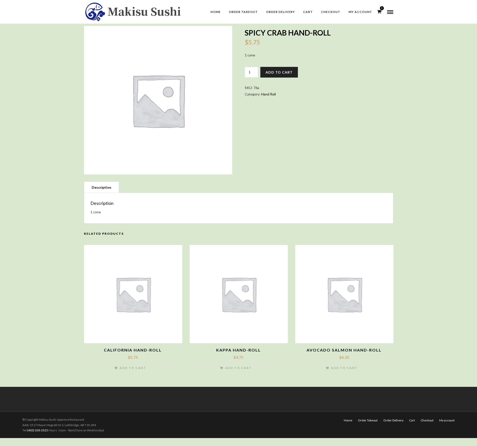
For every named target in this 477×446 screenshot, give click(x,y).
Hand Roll (268, 94)
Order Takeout (243, 12)
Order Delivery (280, 12)
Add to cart (279, 72)
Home (215, 12)
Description (101, 187)
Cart (308, 12)
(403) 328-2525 (37, 430)
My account (360, 12)
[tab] (101, 187)
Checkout (330, 12)
